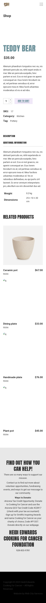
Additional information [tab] (14, 142)
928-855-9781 (23, 550)
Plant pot (8, 431)
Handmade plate (12, 377)
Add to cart (23, 101)
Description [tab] (9, 136)
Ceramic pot (10, 270)
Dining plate (10, 324)
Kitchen (20, 116)
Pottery (13, 121)
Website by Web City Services (28, 593)
